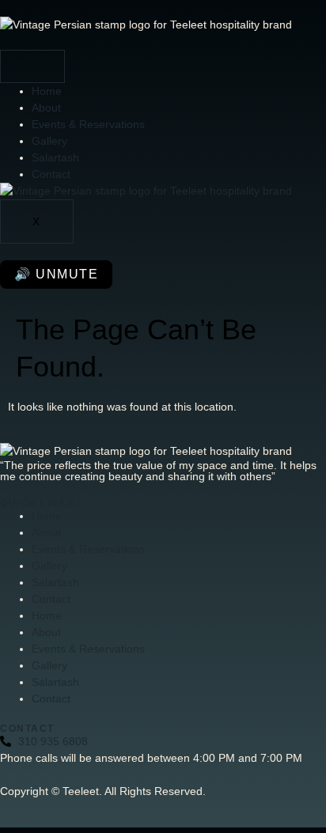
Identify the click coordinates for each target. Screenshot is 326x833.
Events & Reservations (88, 124)
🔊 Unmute (56, 274)
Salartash (55, 157)
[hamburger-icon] (32, 66)
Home (47, 91)
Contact (51, 174)
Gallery (49, 140)
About (46, 107)
